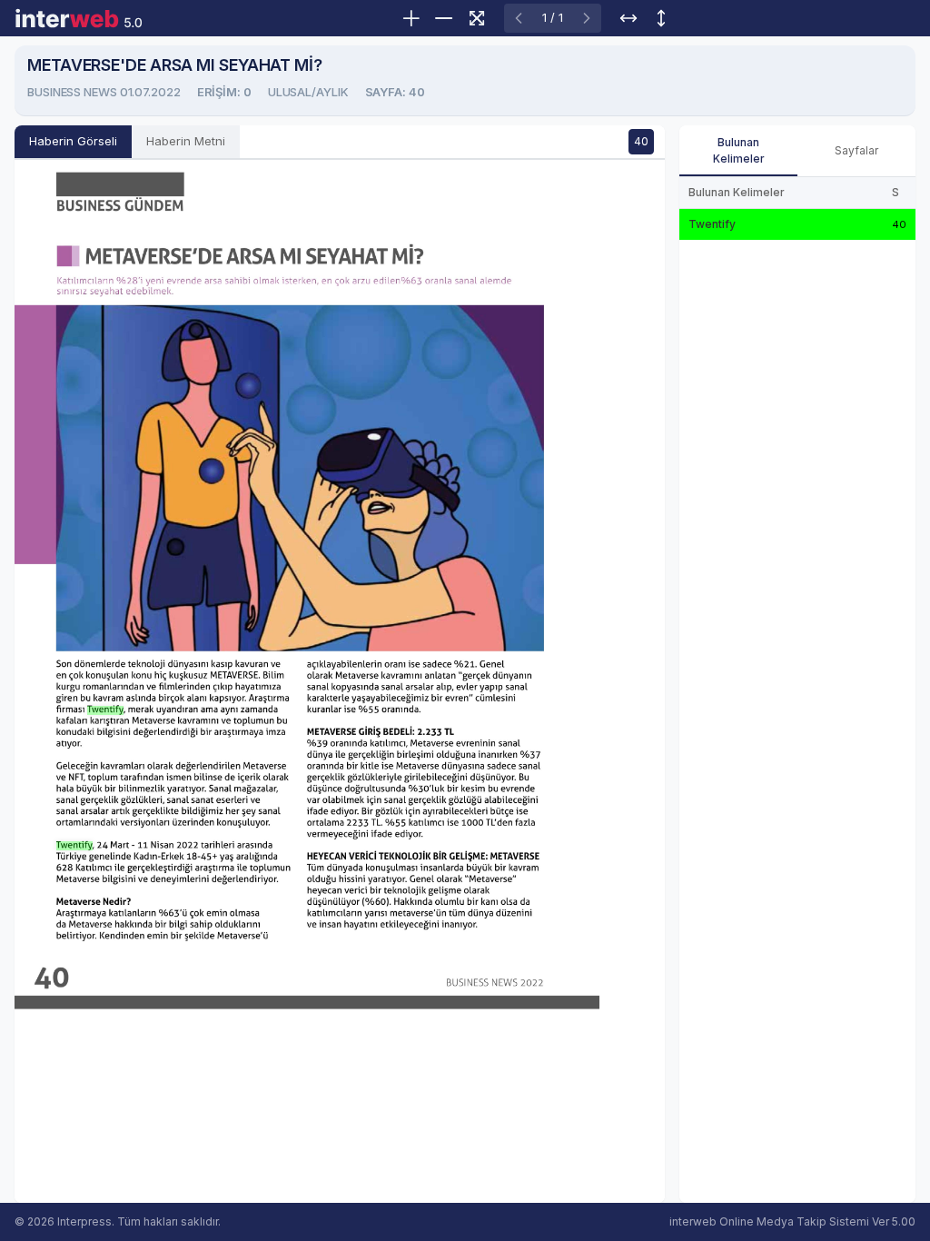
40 (641, 141)
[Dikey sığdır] (661, 18)
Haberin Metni (185, 141)
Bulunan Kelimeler (739, 150)
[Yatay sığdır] (628, 18)
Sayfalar (856, 150)
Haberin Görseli (73, 141)
